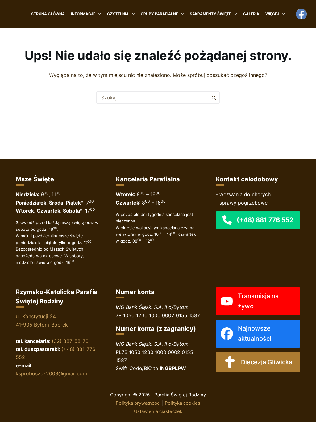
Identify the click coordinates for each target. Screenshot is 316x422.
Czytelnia (118, 13)
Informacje (83, 13)
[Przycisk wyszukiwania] (213, 97)
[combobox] (152, 97)
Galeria (251, 13)
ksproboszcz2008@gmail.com (51, 373)
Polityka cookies (182, 403)
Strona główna (48, 13)
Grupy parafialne (159, 13)
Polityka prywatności (138, 403)
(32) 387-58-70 (70, 341)
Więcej (272, 13)
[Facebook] (301, 14)
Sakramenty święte (210, 13)
